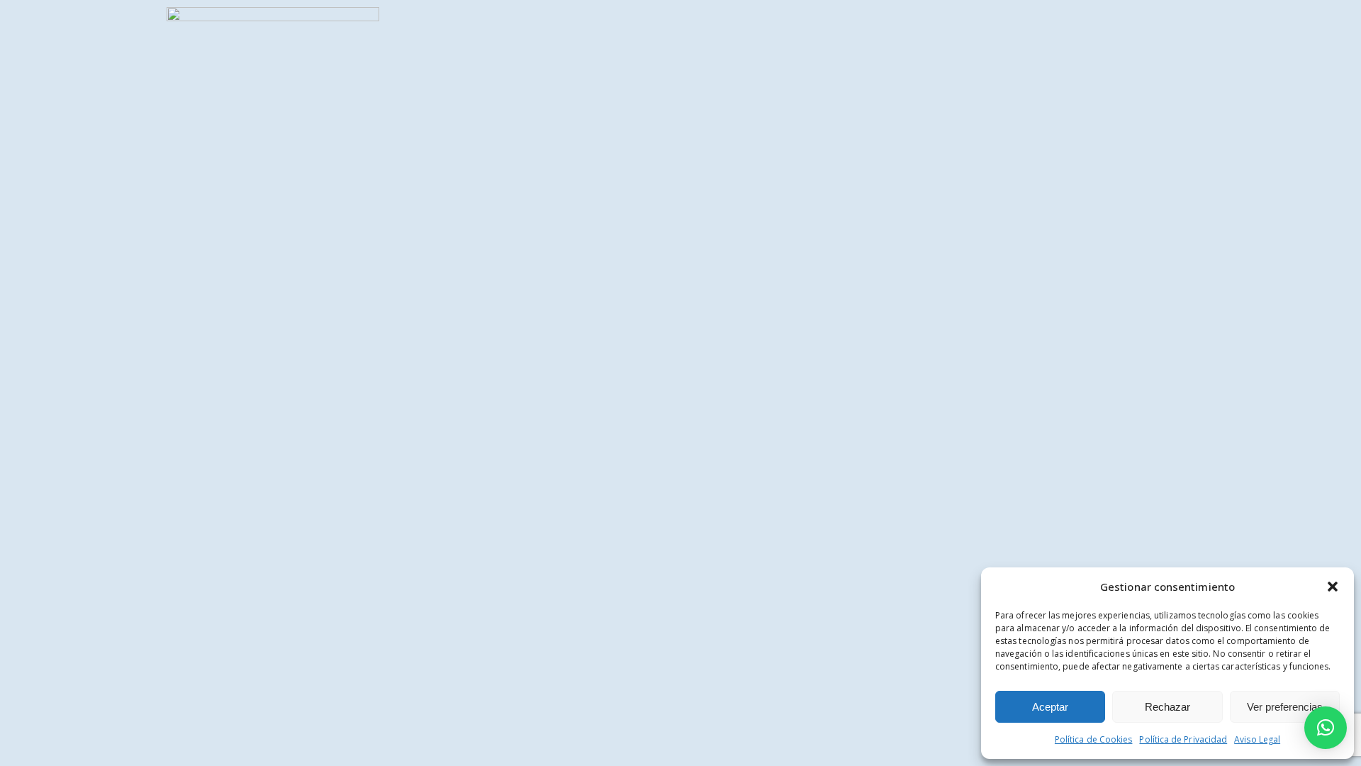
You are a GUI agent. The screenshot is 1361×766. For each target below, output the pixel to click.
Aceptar (1050, 707)
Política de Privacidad (1183, 739)
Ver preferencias (1285, 707)
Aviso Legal (1257, 739)
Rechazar (1167, 707)
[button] (1333, 586)
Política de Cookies (1094, 739)
